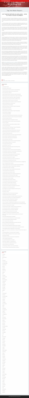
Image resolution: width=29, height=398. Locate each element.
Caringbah (3, 338)
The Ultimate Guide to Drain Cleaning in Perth (8, 170)
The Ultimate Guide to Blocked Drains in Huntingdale (9, 152)
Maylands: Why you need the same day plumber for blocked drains (10, 236)
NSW (3, 273)
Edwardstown (4, 389)
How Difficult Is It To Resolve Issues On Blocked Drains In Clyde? (10, 212)
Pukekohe (3, 282)
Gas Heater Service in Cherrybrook (6, 107)
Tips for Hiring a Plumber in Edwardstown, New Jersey (9, 242)
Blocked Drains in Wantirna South (6, 88)
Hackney (3, 372)
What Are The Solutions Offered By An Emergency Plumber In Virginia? (11, 225)
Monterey (3, 330)
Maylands (3, 386)
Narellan (3, 342)
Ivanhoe (3, 348)
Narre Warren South (5, 326)
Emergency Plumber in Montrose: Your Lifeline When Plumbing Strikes (11, 173)
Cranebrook (3, 384)
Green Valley (4, 317)
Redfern (3, 305)
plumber (9, 80)
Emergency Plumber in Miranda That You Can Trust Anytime (10, 100)
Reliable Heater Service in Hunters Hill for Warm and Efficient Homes (11, 98)
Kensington (3, 362)
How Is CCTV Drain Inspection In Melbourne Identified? (9, 219)
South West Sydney (4, 296)
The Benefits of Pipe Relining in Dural (7, 133)
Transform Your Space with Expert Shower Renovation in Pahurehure (11, 130)
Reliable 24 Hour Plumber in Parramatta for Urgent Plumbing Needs (11, 106)
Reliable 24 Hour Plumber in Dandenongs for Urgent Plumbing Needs (11, 127)
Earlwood (3, 299)
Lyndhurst (3, 365)
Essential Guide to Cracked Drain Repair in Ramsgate (9, 182)
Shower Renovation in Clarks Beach (7, 109)
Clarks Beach (4, 284)
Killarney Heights (4, 279)
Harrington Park (4, 309)
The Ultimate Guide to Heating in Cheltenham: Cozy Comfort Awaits (11, 176)
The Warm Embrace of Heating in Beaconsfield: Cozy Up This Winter (11, 154)
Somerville (3, 341)
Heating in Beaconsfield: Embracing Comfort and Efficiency (10, 155)
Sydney (3, 306)
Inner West (3, 254)
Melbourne (3, 278)
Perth (3, 333)
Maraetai (3, 266)
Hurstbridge (4, 345)
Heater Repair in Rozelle (5, 86)
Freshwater (3, 275)
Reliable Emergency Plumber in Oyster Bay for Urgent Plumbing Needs (11, 94)
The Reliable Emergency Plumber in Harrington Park (9, 194)
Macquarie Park (4, 264)
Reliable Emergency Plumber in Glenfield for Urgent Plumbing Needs (11, 121)
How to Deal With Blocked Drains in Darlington (8, 239)
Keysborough (4, 329)
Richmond (3, 369)
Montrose (3, 323)
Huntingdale (4, 332)
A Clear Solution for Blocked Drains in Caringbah (8, 157)
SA (2, 291)
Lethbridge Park (4, 314)
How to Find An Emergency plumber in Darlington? (9, 216)
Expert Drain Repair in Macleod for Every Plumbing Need (9, 137)
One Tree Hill (4, 359)
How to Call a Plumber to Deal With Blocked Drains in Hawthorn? (10, 247)
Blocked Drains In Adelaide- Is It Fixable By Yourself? (9, 241)
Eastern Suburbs (4, 303)
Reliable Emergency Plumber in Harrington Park (8, 128)
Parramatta (3, 260)
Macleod (3, 320)
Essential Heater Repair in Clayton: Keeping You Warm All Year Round (11, 169)
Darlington (3, 285)
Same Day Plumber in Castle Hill (6, 145)
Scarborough (4, 377)
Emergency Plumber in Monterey (6, 148)
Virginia (3, 381)
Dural (3, 315)
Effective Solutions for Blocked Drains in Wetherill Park (9, 136)
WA (2, 335)
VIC (2, 258)
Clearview (3, 390)
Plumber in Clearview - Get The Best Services (8, 244)
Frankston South (4, 276)
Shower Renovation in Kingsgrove (6, 112)
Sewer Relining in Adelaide (5, 235)
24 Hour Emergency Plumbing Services (7, 238)
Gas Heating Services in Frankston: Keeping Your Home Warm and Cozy (11, 188)
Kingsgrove (3, 288)
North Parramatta (4, 261)
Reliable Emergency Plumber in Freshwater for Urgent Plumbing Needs (11, 101)
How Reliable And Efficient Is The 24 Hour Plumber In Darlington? (10, 232)
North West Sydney (4, 263)
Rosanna (3, 339)
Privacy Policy (18, 396)
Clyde (3, 366)
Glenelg (3, 371)
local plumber (13, 80)
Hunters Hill (4, 270)
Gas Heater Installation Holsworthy (7, 118)
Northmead (3, 321)
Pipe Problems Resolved (5, 0)
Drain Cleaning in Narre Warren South (7, 143)
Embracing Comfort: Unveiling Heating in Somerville (9, 160)
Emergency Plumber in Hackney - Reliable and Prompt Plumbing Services (11, 206)
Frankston (3, 357)
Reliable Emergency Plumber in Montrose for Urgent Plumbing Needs (11, 140)
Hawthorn (3, 392)
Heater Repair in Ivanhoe (5, 191)
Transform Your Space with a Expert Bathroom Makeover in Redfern (11, 124)
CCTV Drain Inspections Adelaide (6, 113)
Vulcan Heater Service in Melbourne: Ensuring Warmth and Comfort (11, 185)
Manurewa (3, 378)
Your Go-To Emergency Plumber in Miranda (7, 163)
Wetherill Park (4, 318)
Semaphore (3, 368)
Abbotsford (3, 269)
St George (3, 287)
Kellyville (3, 383)
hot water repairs (5, 80)
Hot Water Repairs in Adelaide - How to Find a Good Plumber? (14, 14)
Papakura (3, 311)
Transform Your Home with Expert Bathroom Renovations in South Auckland (12, 115)
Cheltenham (4, 351)
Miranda (3, 272)
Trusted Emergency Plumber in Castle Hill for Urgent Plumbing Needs (11, 149)
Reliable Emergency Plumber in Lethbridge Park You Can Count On (10, 131)
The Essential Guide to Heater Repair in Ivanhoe (8, 172)
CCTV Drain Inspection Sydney (6, 125)
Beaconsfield (4, 336)
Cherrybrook (4, 281)
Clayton (3, 347)
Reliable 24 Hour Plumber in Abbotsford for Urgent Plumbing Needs (11, 97)
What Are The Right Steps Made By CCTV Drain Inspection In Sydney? (11, 233)
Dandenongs (4, 308)
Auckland (3, 267)
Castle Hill (3, 327)
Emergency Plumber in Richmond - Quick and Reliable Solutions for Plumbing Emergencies (14, 203)
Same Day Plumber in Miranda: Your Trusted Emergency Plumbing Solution (12, 151)
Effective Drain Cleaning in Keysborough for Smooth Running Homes (11, 146)
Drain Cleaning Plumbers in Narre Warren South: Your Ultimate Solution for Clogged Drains (14, 161)
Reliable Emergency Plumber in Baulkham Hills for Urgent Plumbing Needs (12, 95)
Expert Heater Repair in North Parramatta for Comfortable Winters (11, 89)
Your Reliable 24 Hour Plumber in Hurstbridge (8, 167)
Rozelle (3, 255)
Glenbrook (3, 294)
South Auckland (4, 293)
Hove (3, 387)
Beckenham (3, 344)
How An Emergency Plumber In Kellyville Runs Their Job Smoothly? (11, 228)
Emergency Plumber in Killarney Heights (7, 104)
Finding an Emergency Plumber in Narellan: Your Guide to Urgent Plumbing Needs (12, 164)
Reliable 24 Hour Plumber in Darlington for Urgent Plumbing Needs (11, 110)
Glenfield (3, 300)
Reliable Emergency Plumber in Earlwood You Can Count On (10, 119)
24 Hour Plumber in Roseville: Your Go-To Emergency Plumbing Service (11, 197)
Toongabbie (4, 302)
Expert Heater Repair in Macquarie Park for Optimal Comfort (10, 91)
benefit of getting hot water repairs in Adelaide (10, 62)
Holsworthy (3, 297)
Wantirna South (4, 257)
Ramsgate (3, 356)
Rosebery (3, 354)
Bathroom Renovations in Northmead (7, 139)
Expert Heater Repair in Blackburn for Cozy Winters (9, 142)
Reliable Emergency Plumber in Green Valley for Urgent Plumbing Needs (11, 134)
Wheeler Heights (4, 350)
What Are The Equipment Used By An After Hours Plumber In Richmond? (11, 222)
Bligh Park (3, 375)
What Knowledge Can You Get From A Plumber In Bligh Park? (10, 209)
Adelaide (3, 79)
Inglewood (3, 360)
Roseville (3, 363)
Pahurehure (3, 312)
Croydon (3, 380)
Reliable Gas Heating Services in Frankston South (8, 103)
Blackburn (3, 324)
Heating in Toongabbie (5, 122)
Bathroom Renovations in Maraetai (7, 92)
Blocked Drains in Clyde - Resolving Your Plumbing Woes (9, 200)
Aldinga (3, 353)
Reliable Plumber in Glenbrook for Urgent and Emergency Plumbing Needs (12, 116)
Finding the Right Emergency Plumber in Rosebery (8, 179)
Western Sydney (4, 374)
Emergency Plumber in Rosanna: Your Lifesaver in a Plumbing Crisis (11, 158)
